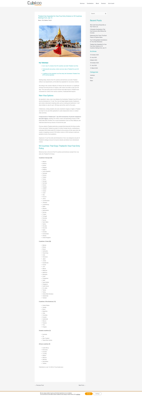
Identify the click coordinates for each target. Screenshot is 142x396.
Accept (88, 393)
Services (82, 3)
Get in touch (111, 3)
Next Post (82, 385)
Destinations (90, 3)
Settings (97, 393)
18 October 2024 (94, 62)
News (39, 20)
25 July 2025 (93, 57)
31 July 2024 (93, 65)
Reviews (103, 3)
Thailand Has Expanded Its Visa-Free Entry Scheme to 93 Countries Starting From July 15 (98, 46)
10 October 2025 (94, 55)
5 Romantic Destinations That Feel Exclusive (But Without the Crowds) (98, 31)
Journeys (92, 75)
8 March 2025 (93, 60)
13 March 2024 (94, 68)
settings (78, 394)
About (97, 3)
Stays (91, 80)
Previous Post (39, 385)
